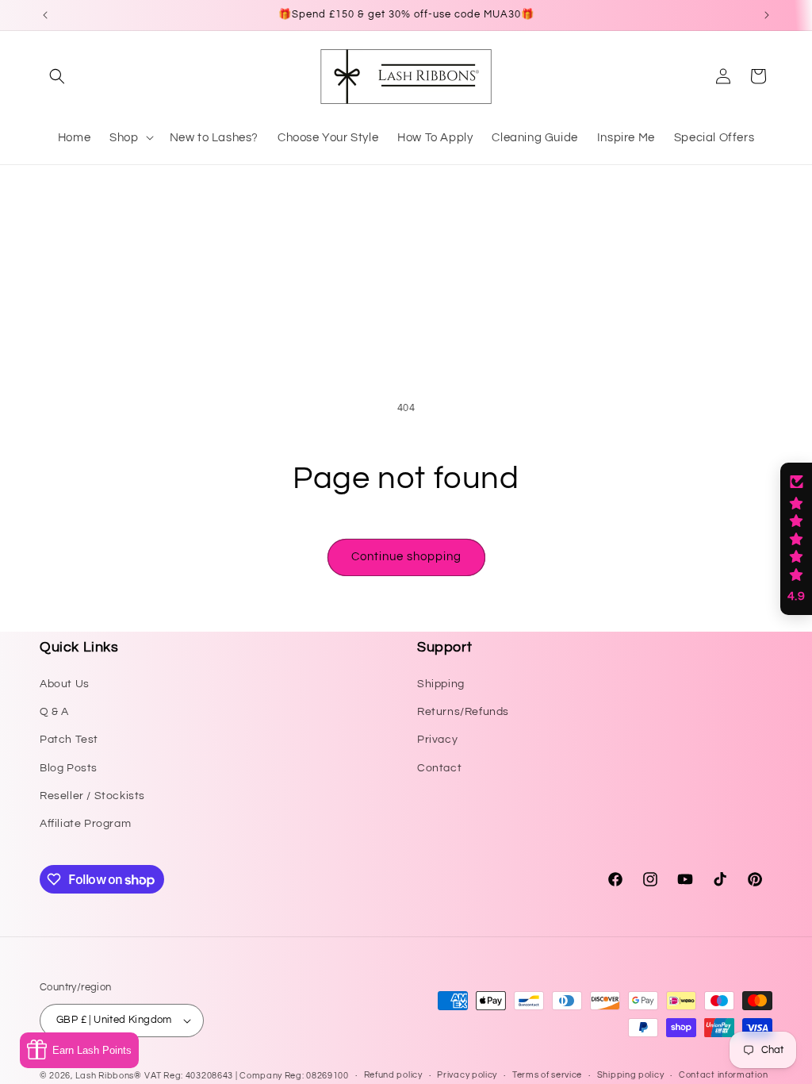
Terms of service (547, 1075)
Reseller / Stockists (92, 795)
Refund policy (393, 1075)
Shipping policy (631, 1075)
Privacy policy (467, 1075)
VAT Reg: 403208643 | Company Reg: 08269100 (246, 1075)
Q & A (54, 711)
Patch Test (69, 739)
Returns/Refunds (463, 711)
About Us (65, 684)
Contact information (723, 1075)
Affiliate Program (85, 823)
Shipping (441, 684)
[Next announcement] (766, 15)
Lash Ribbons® (108, 1075)
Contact (439, 768)
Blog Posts (69, 768)
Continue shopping (406, 557)
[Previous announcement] (45, 15)
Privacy (437, 739)
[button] (57, 76)
